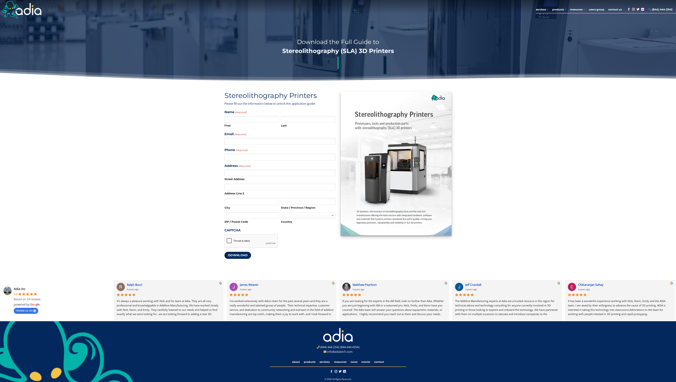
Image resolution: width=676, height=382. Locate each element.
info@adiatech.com (340, 352)
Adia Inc (20, 289)
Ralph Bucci (121, 285)
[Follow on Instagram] (633, 9)
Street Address (234, 179)
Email (235, 134)
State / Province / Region (298, 207)
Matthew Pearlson (352, 285)
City (227, 207)
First (227, 125)
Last (284, 125)
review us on (24, 310)
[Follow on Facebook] (628, 9)
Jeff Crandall (460, 285)
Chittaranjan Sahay (577, 285)
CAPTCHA (232, 230)
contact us (615, 9)
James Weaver (236, 285)
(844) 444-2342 (662, 9)
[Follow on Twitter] (638, 9)
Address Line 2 (234, 193)
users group (596, 9)
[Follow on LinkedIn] (642, 9)
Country (286, 221)
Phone (236, 150)
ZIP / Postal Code (236, 221)
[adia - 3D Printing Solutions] (27, 9)
